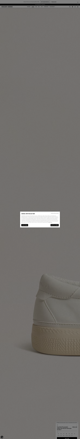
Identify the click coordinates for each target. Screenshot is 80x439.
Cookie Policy (50, 222)
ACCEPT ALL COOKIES (54, 225)
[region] (40, 219)
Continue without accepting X (55, 213)
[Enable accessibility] (2, 437)
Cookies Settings (24, 225)
